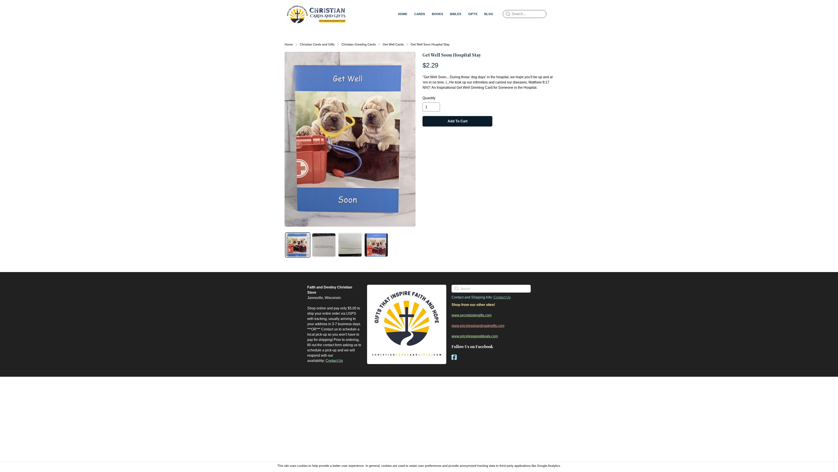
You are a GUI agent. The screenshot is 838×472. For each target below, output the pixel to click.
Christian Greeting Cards (359, 44)
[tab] (297, 245)
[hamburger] (352, 8)
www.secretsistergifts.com (471, 315)
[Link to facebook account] (454, 357)
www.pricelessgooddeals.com (475, 336)
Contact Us (334, 361)
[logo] (316, 13)
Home (289, 44)
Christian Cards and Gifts (317, 44)
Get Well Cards (393, 44)
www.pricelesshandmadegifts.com (478, 326)
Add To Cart (457, 121)
